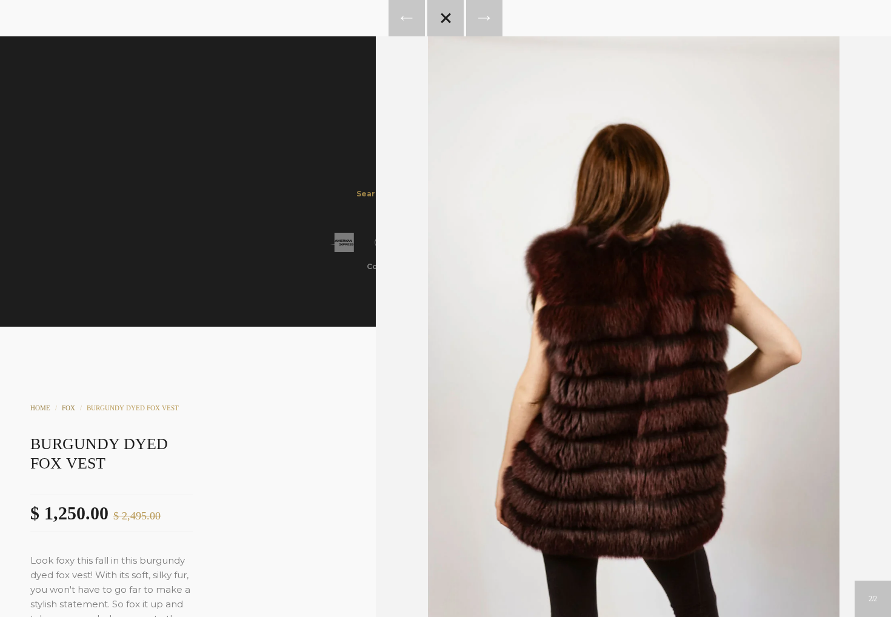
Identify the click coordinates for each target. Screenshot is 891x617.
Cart (495, 113)
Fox (68, 408)
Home (40, 408)
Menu (396, 113)
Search (462, 113)
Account (429, 113)
